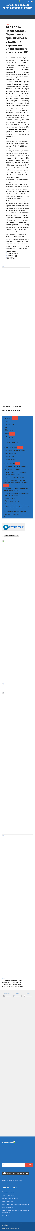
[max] (29, 1)
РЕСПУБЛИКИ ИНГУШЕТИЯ (17, 8)
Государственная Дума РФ (10, 1198)
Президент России (8, 1192)
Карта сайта (5, 1228)
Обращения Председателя (11, 410)
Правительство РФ (8, 1201)
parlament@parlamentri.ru (15, 986)
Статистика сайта (14, 1228)
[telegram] (23, 1)
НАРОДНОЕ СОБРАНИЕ (17, 5)
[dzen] (32, 1)
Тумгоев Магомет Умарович (11, 406)
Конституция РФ (7, 1207)
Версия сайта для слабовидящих (17, 1173)
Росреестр (5, 1215)
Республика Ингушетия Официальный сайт (15, 1204)
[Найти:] (17, 1165)
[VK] (26, 1)
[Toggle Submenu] (15, 418)
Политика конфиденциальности (12, 1180)
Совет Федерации (8, 1195)
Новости (8, 24)
